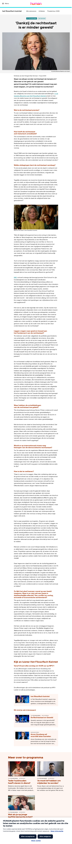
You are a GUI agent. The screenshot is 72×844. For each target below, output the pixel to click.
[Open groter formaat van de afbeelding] (36, 217)
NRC (15, 277)
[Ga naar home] (35, 3)
